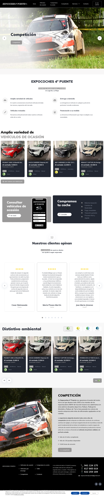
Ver (98, 380)
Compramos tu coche (53, 4)
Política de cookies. (19, 494)
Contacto (86, 4)
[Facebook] (96, 484)
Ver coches (16, 45)
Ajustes (94, 493)
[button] (48, 66)
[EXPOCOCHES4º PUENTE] (52, 38)
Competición (65, 4)
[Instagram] (100, 484)
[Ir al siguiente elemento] (9, 380)
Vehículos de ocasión (43, 4)
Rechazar (84, 493)
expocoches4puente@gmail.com (90, 475)
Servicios (75, 4)
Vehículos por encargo (24, 469)
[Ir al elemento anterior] (4, 380)
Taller (38, 468)
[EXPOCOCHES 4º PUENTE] (14, 4)
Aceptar (75, 493)
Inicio (34, 4)
